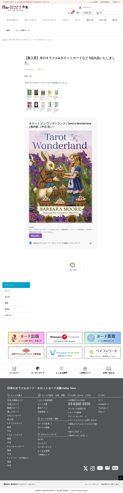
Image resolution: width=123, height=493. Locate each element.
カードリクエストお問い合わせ (83, 420)
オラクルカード (12, 20)
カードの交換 (43, 424)
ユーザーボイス (44, 447)
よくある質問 (93, 2)
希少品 (114, 20)
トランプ (65, 20)
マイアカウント (87, 7)
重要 (6, 303)
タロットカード (30, 20)
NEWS (40, 439)
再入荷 (7, 297)
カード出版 (43, 404)
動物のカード (13, 408)
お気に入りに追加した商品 (78, 13)
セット (77, 20)
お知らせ (8, 315)
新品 (9, 427)
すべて (7, 291)
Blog (100, 412)
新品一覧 (89, 20)
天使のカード (13, 404)
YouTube (102, 408)
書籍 (8, 30)
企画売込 (42, 412)
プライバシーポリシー (91, 484)
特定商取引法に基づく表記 (110, 484)
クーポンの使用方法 (77, 409)
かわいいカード (14, 416)
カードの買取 (43, 427)
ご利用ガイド (116, 2)
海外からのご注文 (77, 435)
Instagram (102, 404)
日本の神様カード (15, 400)
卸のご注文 (74, 432)
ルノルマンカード (49, 20)
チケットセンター (76, 416)
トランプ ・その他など (19, 458)
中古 (9, 431)
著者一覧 (88, 13)
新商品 (7, 309)
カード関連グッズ (23, 30)
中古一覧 (102, 20)
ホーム (4, 39)
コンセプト (43, 443)
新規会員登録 (104, 2)
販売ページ (43, 408)
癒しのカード (13, 412)
